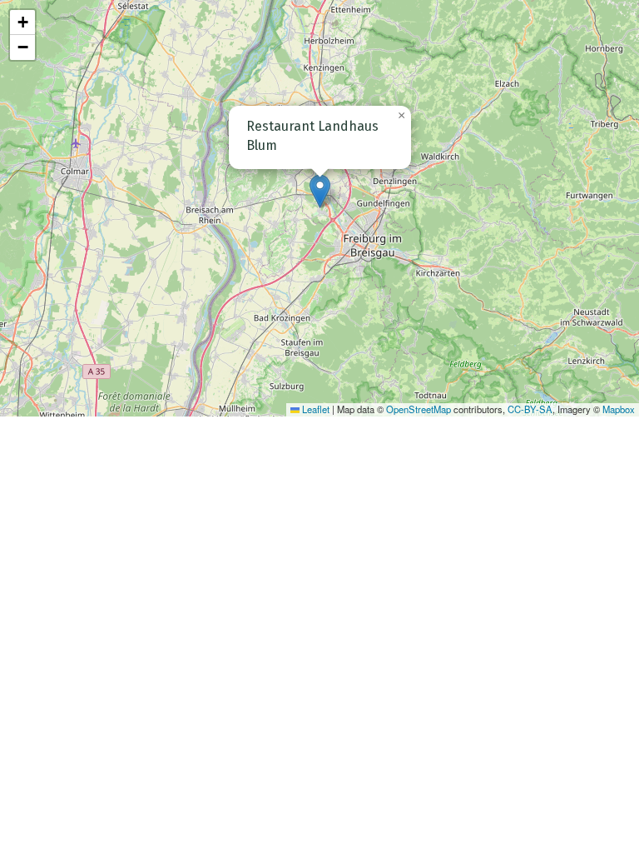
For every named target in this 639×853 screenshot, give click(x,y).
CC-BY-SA (530, 409)
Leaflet (314, 409)
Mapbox (618, 409)
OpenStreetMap (418, 409)
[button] (320, 191)
